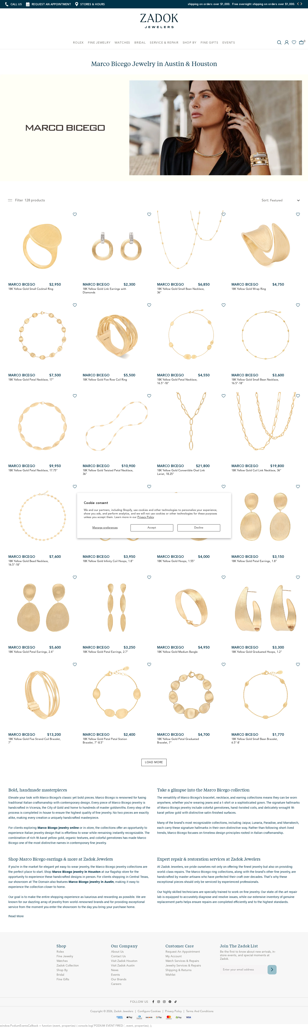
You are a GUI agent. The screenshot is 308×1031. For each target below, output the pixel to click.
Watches (62, 961)
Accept (152, 527)
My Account (174, 956)
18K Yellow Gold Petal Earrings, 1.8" (254, 561)
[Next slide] (301, 4)
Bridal (60, 974)
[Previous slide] (298, 4)
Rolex (60, 951)
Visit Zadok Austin (123, 965)
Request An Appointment (183, 951)
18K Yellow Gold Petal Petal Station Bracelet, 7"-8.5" (105, 741)
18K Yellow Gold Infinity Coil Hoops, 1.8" (108, 561)
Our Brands (118, 979)
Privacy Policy (145, 517)
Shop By (62, 970)
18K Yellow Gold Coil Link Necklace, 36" (256, 470)
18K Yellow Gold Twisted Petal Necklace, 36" (108, 472)
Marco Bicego (21, 284)
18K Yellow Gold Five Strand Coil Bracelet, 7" (34, 741)
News (114, 970)
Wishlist (170, 974)
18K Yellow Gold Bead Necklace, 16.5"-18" (28, 563)
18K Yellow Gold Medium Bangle (177, 652)
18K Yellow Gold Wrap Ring (249, 289)
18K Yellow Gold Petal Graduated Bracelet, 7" (178, 741)
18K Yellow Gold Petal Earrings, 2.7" (105, 652)
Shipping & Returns (179, 970)
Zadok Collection (68, 965)
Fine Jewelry (65, 956)
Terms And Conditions (200, 1011)
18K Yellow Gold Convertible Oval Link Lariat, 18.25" (181, 472)
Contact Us (118, 956)
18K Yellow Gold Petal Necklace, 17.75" (33, 470)
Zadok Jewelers (159, 22)
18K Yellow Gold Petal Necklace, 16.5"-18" (177, 381)
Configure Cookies (149, 1011)
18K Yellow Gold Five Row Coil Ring (105, 379)
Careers (116, 984)
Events (115, 974)
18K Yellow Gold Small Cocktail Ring (30, 289)
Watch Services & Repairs (182, 961)
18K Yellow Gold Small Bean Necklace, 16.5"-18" (255, 381)
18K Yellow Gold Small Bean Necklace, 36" (180, 291)
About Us (117, 951)
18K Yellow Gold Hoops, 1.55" (176, 561)
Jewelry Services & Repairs (183, 965)
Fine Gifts (63, 979)
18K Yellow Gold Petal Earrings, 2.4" (31, 652)
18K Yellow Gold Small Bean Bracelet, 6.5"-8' (255, 741)
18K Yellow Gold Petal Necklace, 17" (31, 379)
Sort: (265, 200)
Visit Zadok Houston (124, 961)
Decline (198, 527)
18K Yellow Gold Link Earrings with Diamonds (104, 291)
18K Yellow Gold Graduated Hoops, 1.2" (257, 652)
